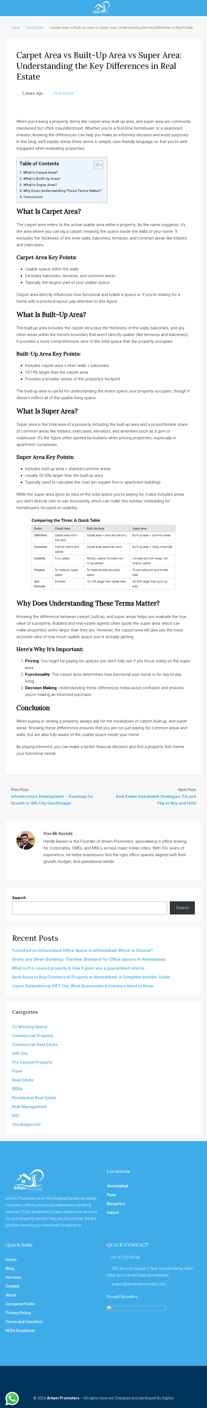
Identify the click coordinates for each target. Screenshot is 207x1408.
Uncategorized (26, 1124)
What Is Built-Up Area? (42, 178)
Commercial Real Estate (35, 1044)
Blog (10, 1268)
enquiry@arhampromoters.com (139, 1284)
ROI (15, 1115)
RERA (17, 1089)
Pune (17, 1071)
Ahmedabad (117, 1186)
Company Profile (20, 1304)
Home (15, 28)
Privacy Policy (18, 1313)
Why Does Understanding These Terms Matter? (62, 190)
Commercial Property (32, 1035)
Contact (12, 1286)
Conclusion (33, 197)
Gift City (19, 1053)
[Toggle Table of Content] (96, 164)
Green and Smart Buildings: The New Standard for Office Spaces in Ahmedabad (88, 959)
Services (13, 1277)
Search (19, 897)
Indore (113, 1212)
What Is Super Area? (40, 185)
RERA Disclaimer (20, 1330)
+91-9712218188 (125, 1257)
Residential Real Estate (34, 1097)
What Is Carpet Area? (40, 172)
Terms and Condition (24, 1322)
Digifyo (168, 1398)
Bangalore (116, 1204)
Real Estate (34, 28)
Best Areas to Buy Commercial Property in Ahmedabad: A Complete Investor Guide (91, 977)
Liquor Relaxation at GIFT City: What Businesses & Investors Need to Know (82, 986)
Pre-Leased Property (32, 1062)
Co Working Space (29, 1026)
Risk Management (29, 1106)
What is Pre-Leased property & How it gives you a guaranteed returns (78, 968)
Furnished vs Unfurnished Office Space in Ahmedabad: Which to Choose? (82, 950)
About (11, 1295)
